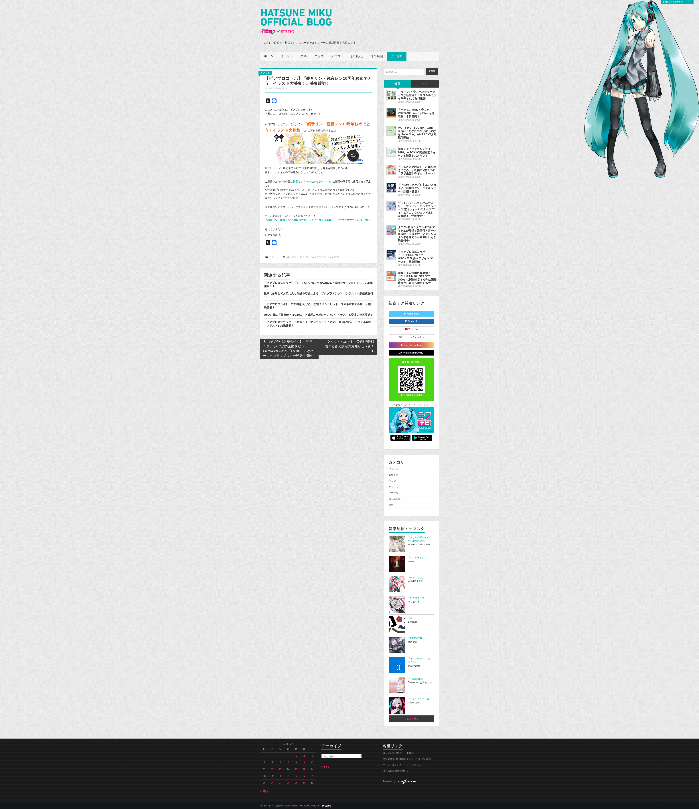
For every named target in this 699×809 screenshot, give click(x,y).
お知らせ (357, 56)
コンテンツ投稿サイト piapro (398, 753)
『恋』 (411, 618)
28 (288, 783)
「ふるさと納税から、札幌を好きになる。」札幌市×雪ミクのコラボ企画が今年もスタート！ (417, 170)
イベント (287, 56)
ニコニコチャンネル (413, 337)
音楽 (304, 56)
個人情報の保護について (396, 771)
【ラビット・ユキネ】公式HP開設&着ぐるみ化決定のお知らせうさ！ (349, 344)
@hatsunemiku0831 (412, 353)
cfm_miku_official (412, 345)
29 (296, 783)
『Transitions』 (416, 679)
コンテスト (293, 257)
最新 (397, 83)
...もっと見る (411, 718)
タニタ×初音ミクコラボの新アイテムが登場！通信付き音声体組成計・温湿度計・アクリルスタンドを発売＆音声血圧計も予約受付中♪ (417, 234)
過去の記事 (394, 499)
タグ (425, 83)
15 (296, 769)
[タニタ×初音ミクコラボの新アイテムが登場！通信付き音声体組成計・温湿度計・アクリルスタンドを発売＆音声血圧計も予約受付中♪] (391, 230)
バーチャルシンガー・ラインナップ (402, 765)
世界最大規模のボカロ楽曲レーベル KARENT (407, 759)
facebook (412, 321)
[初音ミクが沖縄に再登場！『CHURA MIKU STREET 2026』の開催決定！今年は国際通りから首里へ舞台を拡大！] (391, 276)
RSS (326, 767)
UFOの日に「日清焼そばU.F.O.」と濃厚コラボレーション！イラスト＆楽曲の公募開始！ (318, 314)
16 (304, 769)
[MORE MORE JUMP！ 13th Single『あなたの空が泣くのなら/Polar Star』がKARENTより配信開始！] (391, 130)
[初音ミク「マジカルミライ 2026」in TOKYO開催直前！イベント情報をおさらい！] (391, 151)
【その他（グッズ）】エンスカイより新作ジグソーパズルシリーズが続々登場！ (417, 188)
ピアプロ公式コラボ (310, 257)
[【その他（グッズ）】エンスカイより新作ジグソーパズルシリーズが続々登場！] (391, 187)
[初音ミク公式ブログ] (296, 22)
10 (312, 762)
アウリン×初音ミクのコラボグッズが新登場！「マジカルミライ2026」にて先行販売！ (417, 95)
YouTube (413, 329)
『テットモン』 (416, 578)
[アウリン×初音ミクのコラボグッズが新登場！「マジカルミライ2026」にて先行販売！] (391, 94)
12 (272, 769)
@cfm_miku (412, 314)
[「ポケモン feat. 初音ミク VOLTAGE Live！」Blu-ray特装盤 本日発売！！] (391, 112)
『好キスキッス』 (417, 598)
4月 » (265, 791)
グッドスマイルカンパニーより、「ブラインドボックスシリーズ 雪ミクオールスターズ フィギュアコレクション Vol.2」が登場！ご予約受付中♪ (417, 209)
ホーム (268, 56)
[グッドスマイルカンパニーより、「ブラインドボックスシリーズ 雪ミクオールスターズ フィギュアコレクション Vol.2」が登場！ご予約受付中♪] (391, 205)
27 (280, 783)
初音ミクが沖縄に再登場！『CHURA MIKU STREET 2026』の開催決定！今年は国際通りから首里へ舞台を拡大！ (417, 277)
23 (304, 776)
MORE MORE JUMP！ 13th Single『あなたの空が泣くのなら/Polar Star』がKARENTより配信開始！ (417, 132)
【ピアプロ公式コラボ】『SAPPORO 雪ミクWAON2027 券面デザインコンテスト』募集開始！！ (416, 256)
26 (272, 783)
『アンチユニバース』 (419, 699)
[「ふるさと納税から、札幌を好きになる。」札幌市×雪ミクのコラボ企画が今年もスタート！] (391, 169)
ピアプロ (396, 56)
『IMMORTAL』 (416, 638)
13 (280, 769)
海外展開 (377, 56)
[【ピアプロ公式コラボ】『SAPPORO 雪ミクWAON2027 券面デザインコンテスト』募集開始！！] (391, 254)
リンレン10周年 (331, 257)
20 (280, 776)
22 (296, 776)
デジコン (337, 56)
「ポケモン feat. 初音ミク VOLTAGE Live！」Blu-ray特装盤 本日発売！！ (416, 113)
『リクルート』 (416, 557)
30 (304, 783)
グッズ (318, 56)
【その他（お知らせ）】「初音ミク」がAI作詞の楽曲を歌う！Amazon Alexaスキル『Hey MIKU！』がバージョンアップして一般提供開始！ (289, 349)
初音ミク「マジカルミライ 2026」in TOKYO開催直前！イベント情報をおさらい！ (417, 152)
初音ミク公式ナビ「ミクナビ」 (412, 405)
